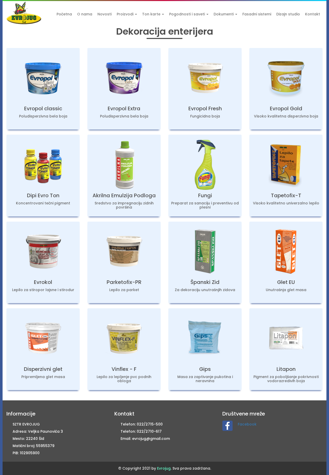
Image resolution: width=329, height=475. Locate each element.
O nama (84, 14)
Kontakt (312, 14)
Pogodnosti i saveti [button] (187, 14)
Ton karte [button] (151, 14)
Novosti (104, 14)
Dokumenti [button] (224, 14)
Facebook (247, 424)
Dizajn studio (288, 14)
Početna (64, 14)
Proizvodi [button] (125, 14)
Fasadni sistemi (256, 14)
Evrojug (164, 468)
